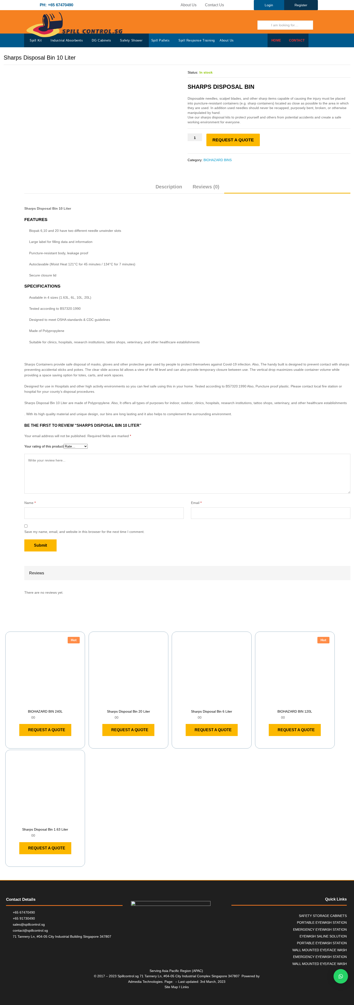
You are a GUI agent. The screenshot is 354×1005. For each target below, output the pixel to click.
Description (169, 186)
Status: (193, 72)
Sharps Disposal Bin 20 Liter (128, 711)
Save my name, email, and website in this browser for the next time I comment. (84, 532)
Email (196, 503)
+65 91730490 (24, 918)
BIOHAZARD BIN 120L (294, 711)
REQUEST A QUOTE (233, 140)
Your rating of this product (44, 446)
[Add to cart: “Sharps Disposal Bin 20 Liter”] (123, 703)
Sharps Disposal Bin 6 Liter (211, 711)
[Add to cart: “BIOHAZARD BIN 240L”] (40, 703)
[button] (341, 976)
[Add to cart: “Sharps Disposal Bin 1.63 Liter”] (40, 821)
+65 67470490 (24, 912)
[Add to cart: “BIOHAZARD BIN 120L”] (289, 703)
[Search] (319, 25)
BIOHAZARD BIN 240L (45, 711)
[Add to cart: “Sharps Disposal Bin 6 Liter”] (206, 703)
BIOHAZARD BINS (217, 160)
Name (30, 503)
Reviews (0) (206, 186)
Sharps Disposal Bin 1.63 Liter (45, 829)
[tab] (169, 188)
